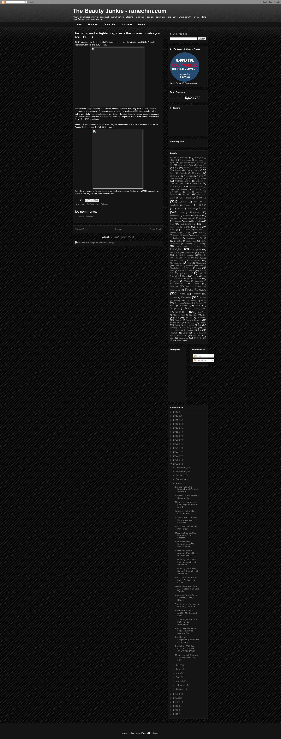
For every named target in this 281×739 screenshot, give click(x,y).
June (178, 669)
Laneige (202, 243)
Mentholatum (175, 268)
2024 (176, 420)
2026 (176, 412)
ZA (195, 338)
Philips (198, 286)
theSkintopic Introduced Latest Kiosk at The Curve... (186, 580)
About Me (92, 24)
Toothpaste (188, 330)
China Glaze (175, 176)
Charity (196, 173)
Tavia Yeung (189, 325)
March (179, 681)
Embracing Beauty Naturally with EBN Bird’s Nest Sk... (185, 544)
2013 (176, 464)
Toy (199, 330)
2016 (176, 452)
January (180, 689)
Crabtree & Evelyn (196, 187)
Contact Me (109, 24)
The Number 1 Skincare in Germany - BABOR (187, 605)
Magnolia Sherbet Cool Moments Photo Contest (185, 535)
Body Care (193, 170)
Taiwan (203, 322)
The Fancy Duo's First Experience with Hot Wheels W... (185, 562)
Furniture (186, 216)
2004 (176, 714)
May (178, 673)
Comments (201, 360)
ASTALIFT (181, 165)
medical (178, 265)
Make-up (193, 257)
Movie (198, 268)
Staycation (201, 317)
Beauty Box (200, 167)
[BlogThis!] (89, 200)
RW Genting (191, 301)
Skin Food (201, 312)
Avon (84, 204)
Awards (202, 165)
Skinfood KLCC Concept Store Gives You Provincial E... (186, 520)
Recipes (173, 298)
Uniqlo (186, 333)
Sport (176, 317)
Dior (188, 192)
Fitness (180, 209)
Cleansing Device (177, 178)
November (181, 471)
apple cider (183, 163)
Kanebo (184, 235)
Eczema (173, 194)
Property (197, 294)
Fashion (201, 204)
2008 (176, 710)
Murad (181, 270)
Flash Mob (191, 209)
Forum (182, 213)
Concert (199, 181)
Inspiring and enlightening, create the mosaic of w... (187, 639)
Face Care (198, 202)
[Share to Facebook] (94, 200)
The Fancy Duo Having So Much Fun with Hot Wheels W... (186, 571)
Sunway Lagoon (193, 320)
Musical (202, 271)
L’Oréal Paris (191, 241)
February (180, 685)
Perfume (90, 204)
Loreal (203, 252)
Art (171, 165)
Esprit (172, 198)
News (184, 276)
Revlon (203, 298)
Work (172, 338)
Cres (172, 189)
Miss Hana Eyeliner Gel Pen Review (186, 527)
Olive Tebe (177, 278)
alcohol (173, 160)
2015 (176, 456)
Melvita (189, 265)
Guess (178, 221)
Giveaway (186, 218)
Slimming (193, 315)
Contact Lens (176, 183)
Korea (203, 238)
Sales (203, 300)
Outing (187, 281)
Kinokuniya (190, 238)
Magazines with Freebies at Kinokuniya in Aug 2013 (186, 657)
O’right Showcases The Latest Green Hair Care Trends (187, 588)
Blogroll (142, 24)
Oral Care (197, 278)
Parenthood (176, 283)
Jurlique (175, 235)
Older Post (155, 229)
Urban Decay (199, 333)
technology (174, 328)
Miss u (189, 268)
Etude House (185, 198)
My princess (182, 273)
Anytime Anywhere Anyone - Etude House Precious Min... (186, 553)
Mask (190, 263)
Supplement (175, 322)
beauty (187, 167)
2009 (176, 706)
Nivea (195, 276)
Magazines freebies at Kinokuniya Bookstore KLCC (186, 504)
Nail (200, 273)
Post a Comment (86, 217)
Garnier (173, 218)
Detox (198, 189)
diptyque (199, 192)
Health (186, 227)
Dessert (184, 189)
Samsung (179, 303)
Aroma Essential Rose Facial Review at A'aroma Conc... (185, 631)
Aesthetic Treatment (179, 157)
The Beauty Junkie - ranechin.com (120, 11)
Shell (172, 306)
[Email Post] (81, 200)
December (181, 467)
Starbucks (188, 318)
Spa (204, 315)
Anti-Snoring (199, 160)
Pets (187, 286)
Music (191, 270)
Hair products (187, 224)
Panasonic (198, 281)
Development (175, 192)
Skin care (181, 312)
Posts (198, 356)
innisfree (198, 230)
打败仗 (180, 341)
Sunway (178, 320)
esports (200, 194)
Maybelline (201, 263)
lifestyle (175, 249)
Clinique (192, 178)
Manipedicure (176, 263)
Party (197, 283)
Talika (177, 325)
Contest (194, 183)
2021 (176, 432)
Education (186, 194)
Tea (199, 325)
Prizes (182, 294)
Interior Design (176, 233)
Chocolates (189, 176)
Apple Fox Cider (197, 163)
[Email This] (86, 200)
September (181, 479)
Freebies (195, 212)
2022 (176, 428)
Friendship (174, 216)
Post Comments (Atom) (124, 237)
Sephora (199, 303)
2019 (176, 440)
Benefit (178, 170)
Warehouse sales (178, 335)
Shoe (198, 305)
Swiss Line (191, 323)
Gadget (198, 215)
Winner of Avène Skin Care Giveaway (185, 512)
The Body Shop (189, 327)
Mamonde (195, 260)
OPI (187, 278)
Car (171, 173)
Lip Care (174, 252)
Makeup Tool (176, 260)
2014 (176, 460)
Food (202, 208)
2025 (176, 416)
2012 (176, 694)
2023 (176, 424)
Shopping (175, 308)
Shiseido (184, 305)
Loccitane (189, 252)
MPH (172, 271)
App (172, 162)
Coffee (203, 178)
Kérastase (195, 235)
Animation (186, 160)
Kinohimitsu (178, 238)
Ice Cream (185, 230)
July (178, 665)
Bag (176, 167)
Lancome (188, 244)
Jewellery (202, 233)
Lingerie (197, 249)
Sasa (188, 303)
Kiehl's (204, 235)
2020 (176, 436)
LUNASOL (178, 255)
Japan (189, 232)
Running (176, 301)
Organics (174, 281)
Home (79, 24)
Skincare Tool (179, 315)
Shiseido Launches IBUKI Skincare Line (187, 496)
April (178, 677)
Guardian (201, 218)
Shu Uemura (193, 309)
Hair (172, 224)
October (180, 475)
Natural (173, 276)
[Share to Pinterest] (97, 200)
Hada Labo (196, 221)
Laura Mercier (183, 246)
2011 (175, 698)
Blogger (155, 733)
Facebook (174, 205)
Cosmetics (176, 186)
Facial (187, 205)
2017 (176, 448)
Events (201, 197)
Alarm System (199, 158)
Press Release (101, 204)
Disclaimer (126, 24)
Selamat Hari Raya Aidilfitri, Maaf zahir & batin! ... (186, 613)
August (179, 483)
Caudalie (183, 173)
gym (186, 221)
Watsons (197, 335)
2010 (176, 702)
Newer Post (81, 229)
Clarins (200, 176)
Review (185, 297)
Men (201, 265)
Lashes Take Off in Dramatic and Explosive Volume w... (187, 489)
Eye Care (183, 202)
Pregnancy (175, 290)
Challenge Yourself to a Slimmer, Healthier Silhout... (186, 597)
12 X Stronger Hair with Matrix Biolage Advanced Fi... (186, 622)
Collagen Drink (182, 181)
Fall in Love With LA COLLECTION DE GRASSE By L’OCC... (186, 648)
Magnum (190, 255)
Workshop (184, 338)
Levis (198, 246)
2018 (176, 444)
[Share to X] (91, 200)
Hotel (172, 229)
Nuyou (203, 276)
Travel (173, 332)
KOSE (179, 241)
